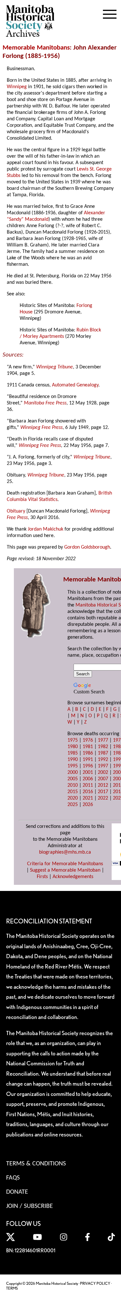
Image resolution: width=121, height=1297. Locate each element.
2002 (103, 772)
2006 (88, 779)
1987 (103, 753)
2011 (88, 785)
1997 (103, 766)
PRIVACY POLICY (95, 1283)
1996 (88, 766)
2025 (72, 804)
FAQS (13, 1178)
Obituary (16, 511)
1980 (72, 746)
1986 (88, 753)
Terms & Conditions (36, 1164)
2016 (88, 791)
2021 (88, 798)
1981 (88, 746)
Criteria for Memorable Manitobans (65, 863)
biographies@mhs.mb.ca (65, 852)
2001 (88, 772)
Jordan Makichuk (45, 529)
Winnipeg (17, 86)
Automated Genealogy (75, 385)
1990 (72, 759)
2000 (72, 772)
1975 (72, 740)
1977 (103, 740)
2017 (103, 791)
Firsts (42, 876)
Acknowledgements (73, 876)
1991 (88, 759)
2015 (72, 791)
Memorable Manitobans (36, 47)
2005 (72, 779)
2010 (72, 785)
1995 (72, 766)
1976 (88, 740)
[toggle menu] (109, 13)
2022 (103, 798)
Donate (17, 1192)
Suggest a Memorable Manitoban (65, 870)
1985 (72, 753)
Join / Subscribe (29, 1206)
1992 (103, 759)
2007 (103, 779)
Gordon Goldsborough (87, 547)
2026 (88, 804)
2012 (103, 785)
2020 (72, 798)
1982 (103, 746)
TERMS (12, 1288)
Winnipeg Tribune (54, 367)
